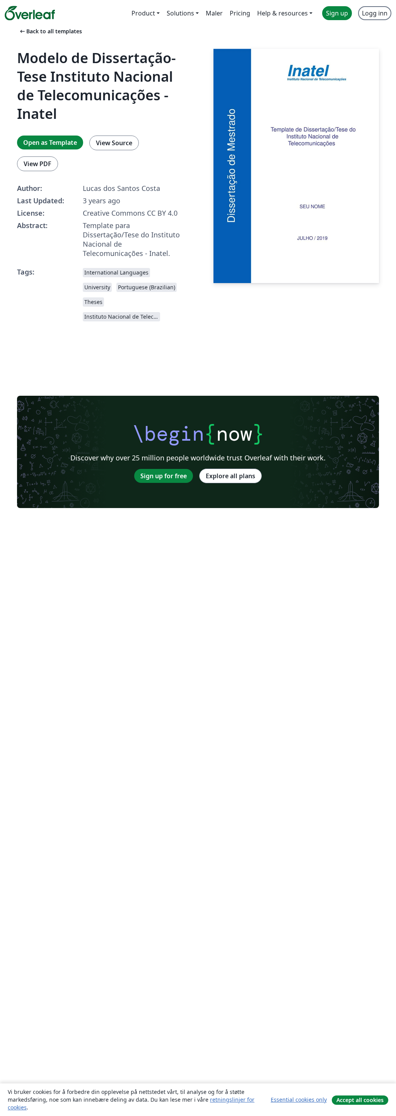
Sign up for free (163, 476)
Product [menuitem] (143, 13)
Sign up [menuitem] (337, 13)
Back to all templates (50, 31)
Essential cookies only (299, 1099)
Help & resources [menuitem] (282, 13)
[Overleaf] (30, 13)
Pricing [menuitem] (240, 13)
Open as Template (50, 142)
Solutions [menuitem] (180, 13)
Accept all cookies (360, 1100)
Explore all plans (230, 476)
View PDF (37, 164)
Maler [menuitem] (214, 13)
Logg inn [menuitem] (374, 13)
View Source (114, 143)
